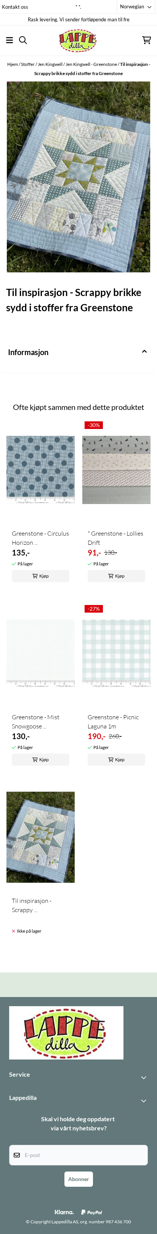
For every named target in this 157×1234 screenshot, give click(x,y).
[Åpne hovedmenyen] (9, 40)
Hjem (13, 64)
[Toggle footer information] (144, 1077)
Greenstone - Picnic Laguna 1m (113, 721)
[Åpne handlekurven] (146, 40)
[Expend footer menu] (144, 1101)
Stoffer (28, 64)
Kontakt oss (15, 7)
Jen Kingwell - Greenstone (92, 64)
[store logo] (78, 40)
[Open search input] (23, 40)
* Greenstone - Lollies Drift (115, 538)
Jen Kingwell (50, 64)
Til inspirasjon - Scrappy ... (31, 905)
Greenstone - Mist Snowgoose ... (35, 721)
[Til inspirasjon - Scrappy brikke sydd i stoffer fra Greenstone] (78, 177)
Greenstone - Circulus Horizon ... (40, 538)
